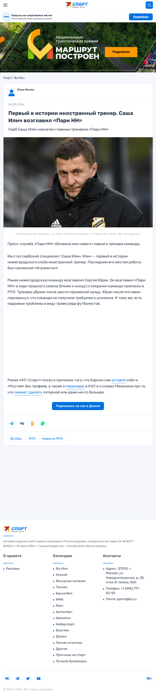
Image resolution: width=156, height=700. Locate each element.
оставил (119, 380)
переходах (75, 386)
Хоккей (61, 575)
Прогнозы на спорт (71, 655)
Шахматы (63, 618)
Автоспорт (64, 612)
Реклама (13, 568)
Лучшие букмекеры (71, 661)
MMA (59, 599)
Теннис (61, 587)
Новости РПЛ (52, 439)
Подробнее (140, 16)
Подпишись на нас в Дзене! (78, 406)
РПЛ (32, 439)
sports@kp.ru (127, 599)
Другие (61, 649)
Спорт (7, 78)
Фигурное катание (71, 581)
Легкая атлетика (69, 643)
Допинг (61, 636)
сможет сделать (28, 392)
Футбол (19, 78)
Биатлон (62, 630)
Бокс (59, 605)
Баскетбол (64, 593)
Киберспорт (65, 624)
